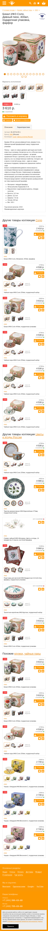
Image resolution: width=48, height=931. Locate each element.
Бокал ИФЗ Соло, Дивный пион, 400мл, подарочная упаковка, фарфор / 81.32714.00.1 (39, 87)
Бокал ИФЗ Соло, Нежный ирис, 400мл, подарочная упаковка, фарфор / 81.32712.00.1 (14, 87)
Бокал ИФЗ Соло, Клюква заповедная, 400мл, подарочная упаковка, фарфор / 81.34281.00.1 (14, 96)
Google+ (31, 886)
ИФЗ (36, 10)
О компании (7, 875)
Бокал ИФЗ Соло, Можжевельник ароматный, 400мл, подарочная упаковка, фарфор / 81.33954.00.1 (6, 96)
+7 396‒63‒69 (12, 900)
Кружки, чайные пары (24, 10)
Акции (4, 872)
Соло (14, 137)
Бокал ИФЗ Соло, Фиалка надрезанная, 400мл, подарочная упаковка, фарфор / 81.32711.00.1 (6, 87)
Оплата (20, 872)
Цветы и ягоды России (25, 137)
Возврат (38, 872)
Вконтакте (6, 886)
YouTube (40, 886)
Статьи (12, 872)
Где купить (19, 875)
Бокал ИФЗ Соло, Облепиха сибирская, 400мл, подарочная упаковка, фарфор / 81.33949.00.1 (22, 96)
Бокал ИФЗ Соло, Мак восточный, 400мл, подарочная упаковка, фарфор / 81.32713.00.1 (22, 87)
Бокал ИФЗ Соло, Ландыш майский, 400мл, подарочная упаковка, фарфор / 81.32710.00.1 (31, 87)
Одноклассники (19, 886)
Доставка (29, 872)
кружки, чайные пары (27, 653)
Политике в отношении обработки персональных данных (25, 921)
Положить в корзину (16, 116)
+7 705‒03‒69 (12, 906)
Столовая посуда (8, 10)
